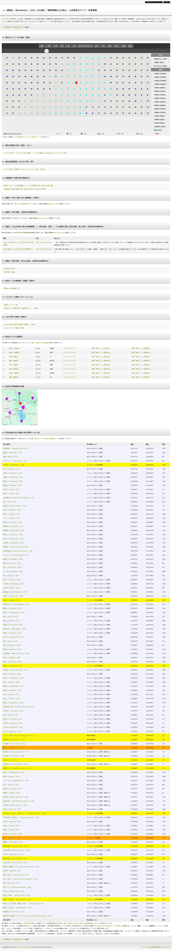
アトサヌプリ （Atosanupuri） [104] (15, 461)
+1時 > (97, 46)
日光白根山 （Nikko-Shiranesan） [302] (16, 653)
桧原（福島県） (14, 357)
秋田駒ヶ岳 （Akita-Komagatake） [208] (16, 604)
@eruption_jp (52, 204)
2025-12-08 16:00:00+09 (44, 242)
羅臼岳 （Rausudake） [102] (12, 452)
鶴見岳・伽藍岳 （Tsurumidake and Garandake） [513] (21, 867)
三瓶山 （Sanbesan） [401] (12, 821)
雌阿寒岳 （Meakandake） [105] (13, 465)
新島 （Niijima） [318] (10, 715)
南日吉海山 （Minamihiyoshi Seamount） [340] (18, 801)
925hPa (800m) (160, 116)
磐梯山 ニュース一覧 (10, 305)
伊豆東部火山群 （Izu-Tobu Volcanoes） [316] (18, 707)
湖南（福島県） (14, 377)
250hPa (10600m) (160, 84)
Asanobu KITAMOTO (23, 947)
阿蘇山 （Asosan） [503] (11, 830)
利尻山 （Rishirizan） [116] (12, 510)
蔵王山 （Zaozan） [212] (11, 621)
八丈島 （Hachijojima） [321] (12, 727)
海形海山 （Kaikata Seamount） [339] (15, 797)
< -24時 (48, 46)
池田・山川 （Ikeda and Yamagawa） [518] (17, 887)
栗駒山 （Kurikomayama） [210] (13, 612)
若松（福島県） (14, 365)
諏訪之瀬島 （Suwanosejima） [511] (15, 858)
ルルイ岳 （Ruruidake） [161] (13, 571)
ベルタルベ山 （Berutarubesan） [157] (16, 555)
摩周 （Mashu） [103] (10, 456)
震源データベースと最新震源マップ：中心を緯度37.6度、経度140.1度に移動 (28, 185)
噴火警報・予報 (61, 923)
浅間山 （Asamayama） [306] (12, 666)
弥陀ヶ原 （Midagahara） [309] (13, 678)
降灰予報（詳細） (10, 272)
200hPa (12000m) (160, 80)
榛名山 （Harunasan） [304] (12, 662)
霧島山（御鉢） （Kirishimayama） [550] (16, 895)
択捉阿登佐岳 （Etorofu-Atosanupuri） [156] (18, 551)
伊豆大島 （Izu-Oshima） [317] (13, 711)
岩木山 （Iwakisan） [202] (11, 580)
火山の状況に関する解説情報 (20, 232)
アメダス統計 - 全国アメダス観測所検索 (39, 343)
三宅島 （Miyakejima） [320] (12, 723)
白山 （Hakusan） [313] (11, 694)
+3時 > (103, 46)
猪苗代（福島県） (15, 348)
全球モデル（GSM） (161, 59)
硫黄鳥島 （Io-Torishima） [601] (13, 912)
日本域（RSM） (160, 62)
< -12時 (55, 46)
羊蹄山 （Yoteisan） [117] (11, 514)
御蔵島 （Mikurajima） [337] (12, 789)
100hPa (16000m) (160, 73)
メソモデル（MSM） (161, 66)
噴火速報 (13, 218)
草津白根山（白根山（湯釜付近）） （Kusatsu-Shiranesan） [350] (24, 813)
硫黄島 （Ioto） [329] (10, 760)
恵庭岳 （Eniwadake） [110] (12, 485)
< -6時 (62, 46)
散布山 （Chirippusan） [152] (12, 534)
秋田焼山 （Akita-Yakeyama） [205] (14, 592)
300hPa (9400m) (160, 88)
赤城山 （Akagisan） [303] (11, 657)
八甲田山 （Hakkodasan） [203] (13, 584)
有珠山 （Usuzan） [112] (11, 493)
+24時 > (123, 46)
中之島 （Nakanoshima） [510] (13, 854)
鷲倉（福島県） (14, 361)
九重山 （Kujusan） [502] (11, 826)
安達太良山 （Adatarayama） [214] (14, 629)
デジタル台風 (146, 947)
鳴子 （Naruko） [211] (10, 616)
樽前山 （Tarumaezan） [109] (13, 481)
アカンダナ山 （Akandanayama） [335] (15, 780)
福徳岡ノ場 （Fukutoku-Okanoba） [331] (16, 768)
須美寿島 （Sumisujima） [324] (13, 739)
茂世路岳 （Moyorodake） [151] (13, 530)
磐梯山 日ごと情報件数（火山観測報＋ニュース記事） (21, 308)
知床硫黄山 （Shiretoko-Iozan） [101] (15, 448)
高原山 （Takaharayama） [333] (13, 772)
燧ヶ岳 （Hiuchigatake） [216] (13, 637)
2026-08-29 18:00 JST (85, 46)
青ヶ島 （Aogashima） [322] (12, 731)
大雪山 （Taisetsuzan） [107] (12, 473)
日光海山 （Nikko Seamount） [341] (15, 805)
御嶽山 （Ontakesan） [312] (12, 690)
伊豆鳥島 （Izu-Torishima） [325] (14, 744)
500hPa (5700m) (160, 95)
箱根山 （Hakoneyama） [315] (13, 703)
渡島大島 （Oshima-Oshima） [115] (14, 506)
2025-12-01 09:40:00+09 (44, 249)
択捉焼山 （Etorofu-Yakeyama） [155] (15, 547)
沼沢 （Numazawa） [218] (11, 645)
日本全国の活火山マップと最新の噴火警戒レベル (43, 438)
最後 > (130, 46)
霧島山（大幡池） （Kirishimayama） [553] (17, 907)
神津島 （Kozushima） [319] (12, 719)
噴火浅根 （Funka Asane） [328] (13, 756)
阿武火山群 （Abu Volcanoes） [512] (15, 862)
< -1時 (74, 46)
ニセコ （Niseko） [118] (11, 518)
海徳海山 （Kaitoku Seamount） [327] (15, 752)
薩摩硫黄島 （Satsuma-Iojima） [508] (15, 846)
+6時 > (109, 46)
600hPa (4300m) (160, 98)
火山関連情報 (6, 27)
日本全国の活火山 (17, 27)
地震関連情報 (155, 947)
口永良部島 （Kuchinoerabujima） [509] (16, 850)
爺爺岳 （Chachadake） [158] (12, 559)
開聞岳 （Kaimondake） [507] (13, 842)
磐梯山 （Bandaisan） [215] (12, 633)
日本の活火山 (6, 19)
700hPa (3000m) (160, 102)
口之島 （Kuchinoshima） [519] (13, 891)
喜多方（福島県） (15, 373)
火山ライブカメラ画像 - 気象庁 (14, 328)
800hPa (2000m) (160, 105)
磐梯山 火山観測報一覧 (11, 288)
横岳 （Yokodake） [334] (11, 776)
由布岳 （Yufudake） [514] (12, 871)
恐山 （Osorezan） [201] (11, 575)
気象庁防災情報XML (29, 923)
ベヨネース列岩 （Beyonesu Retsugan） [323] (18, 735)
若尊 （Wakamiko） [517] (11, 883)
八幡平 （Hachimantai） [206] (13, 596)
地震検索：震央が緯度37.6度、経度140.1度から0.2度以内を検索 (25, 189)
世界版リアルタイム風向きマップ (29, 137)
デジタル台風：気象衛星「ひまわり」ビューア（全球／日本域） (25, 169)
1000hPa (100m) (160, 126)
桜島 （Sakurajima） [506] (12, 838)
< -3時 (68, 46)
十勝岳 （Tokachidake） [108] (13, 477)
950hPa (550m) (160, 119)
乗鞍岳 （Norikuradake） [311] (13, 686)
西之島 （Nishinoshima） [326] (13, 748)
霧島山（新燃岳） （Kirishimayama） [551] (17, 899)
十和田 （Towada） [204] (11, 588)
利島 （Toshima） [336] (11, 785)
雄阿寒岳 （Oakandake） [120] (13, 526)
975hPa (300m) (160, 123)
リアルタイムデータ (69, 348)
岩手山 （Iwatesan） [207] (11, 600)
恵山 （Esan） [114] (9, 502)
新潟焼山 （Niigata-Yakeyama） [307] (15, 670)
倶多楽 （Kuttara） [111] (11, 489)
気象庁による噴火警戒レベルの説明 (108, 926)
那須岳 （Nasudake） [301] (12, 649)
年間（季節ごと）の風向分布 (101, 348)
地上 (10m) (158, 130)
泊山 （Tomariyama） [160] (12, 567)
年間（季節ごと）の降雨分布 (141, 348)
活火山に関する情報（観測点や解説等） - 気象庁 (20, 324)
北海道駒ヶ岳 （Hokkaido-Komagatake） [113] (18, 498)
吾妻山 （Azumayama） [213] (12, 625)
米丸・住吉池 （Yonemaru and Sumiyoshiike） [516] (20, 879)
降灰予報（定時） (10, 268)
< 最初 (42, 46)
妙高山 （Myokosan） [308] (12, 674)
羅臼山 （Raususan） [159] (12, 563)
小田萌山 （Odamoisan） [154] (13, 543)
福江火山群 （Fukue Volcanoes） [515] (16, 875)
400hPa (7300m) (160, 91)
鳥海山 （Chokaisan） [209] (12, 608)
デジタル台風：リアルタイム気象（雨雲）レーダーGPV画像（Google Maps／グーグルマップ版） (35, 153)
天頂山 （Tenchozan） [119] (12, 522)
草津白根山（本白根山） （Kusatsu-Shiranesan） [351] (21, 817)
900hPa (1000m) (160, 112)
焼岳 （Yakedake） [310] (11, 682)
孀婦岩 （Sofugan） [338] (11, 793)
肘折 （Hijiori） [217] (10, 641)
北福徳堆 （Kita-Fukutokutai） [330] (15, 764)
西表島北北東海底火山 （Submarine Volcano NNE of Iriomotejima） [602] (27, 916)
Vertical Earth (165, 947)
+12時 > (116, 46)
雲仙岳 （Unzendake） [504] (12, 834)
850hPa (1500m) (160, 109)
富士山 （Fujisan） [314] (11, 698)
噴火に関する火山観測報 (18, 204)
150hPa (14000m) (160, 77)
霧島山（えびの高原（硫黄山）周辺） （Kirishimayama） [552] (23, 903)
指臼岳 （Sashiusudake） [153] (13, 539)
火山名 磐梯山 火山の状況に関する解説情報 (17, 249)
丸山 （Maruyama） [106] (11, 469)
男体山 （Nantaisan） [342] (12, 809)
